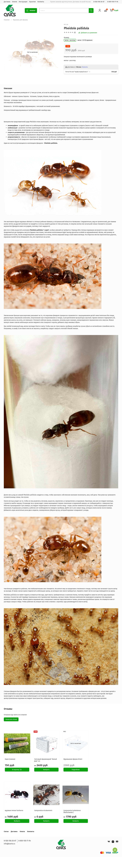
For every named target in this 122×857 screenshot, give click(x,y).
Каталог (32, 10)
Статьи (6, 831)
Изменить (85, 67)
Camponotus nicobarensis (43, 810)
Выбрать (46, 769)
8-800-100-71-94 (112, 2)
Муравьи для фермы (20, 20)
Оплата (14, 2)
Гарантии (32, 2)
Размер (66, 37)
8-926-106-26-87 (99, 2)
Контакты (40, 2)
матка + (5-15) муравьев (85, 40)
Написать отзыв (11, 719)
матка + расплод (70, 40)
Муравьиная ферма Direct (72, 759)
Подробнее (76, 769)
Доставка (7, 2)
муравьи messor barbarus (14, 810)
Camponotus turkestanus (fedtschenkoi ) (72, 811)
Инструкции (23, 2)
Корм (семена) (10, 759)
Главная (7, 20)
